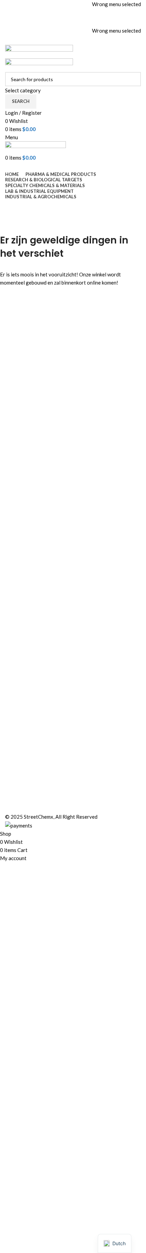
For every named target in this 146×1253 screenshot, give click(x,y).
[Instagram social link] (73, 21)
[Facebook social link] (55, 21)
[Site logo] (39, 51)
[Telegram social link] (90, 40)
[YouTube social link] (81, 21)
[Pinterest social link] (90, 21)
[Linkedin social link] (81, 40)
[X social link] (64, 21)
